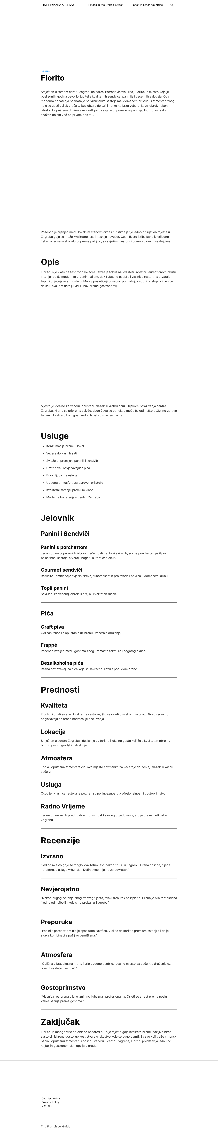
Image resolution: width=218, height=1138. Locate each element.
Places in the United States (105, 4)
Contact (47, 1105)
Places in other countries (147, 4)
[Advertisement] (109, 37)
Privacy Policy (51, 1102)
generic (46, 71)
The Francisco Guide (57, 5)
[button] (172, 5)
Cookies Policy (51, 1098)
